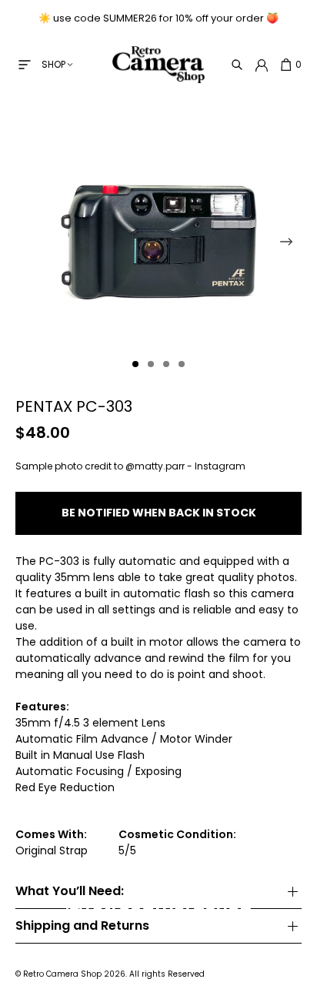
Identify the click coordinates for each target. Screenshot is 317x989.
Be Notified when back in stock (159, 512)
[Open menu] (24, 64)
